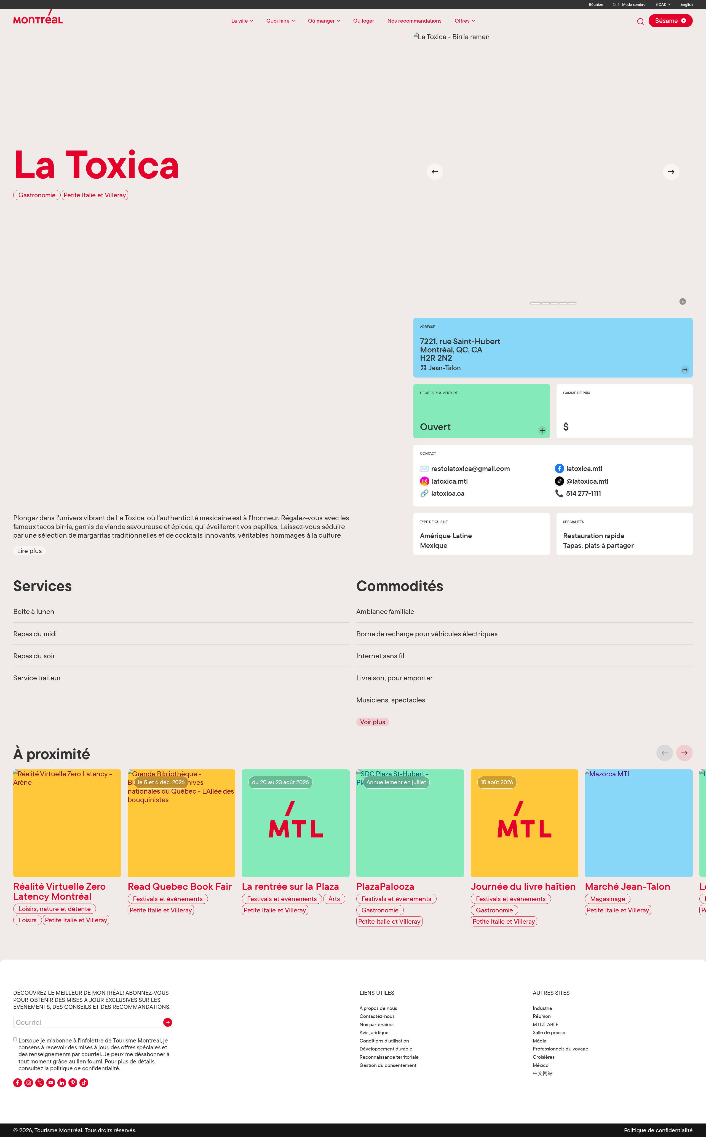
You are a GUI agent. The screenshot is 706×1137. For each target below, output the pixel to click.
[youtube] (50, 1082)
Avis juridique (374, 1032)
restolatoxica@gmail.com (470, 468)
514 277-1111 (583, 493)
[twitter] (39, 1082)
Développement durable (386, 1049)
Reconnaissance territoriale (389, 1057)
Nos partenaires (377, 1024)
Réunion (596, 4)
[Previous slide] (664, 753)
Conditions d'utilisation (384, 1041)
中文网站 (543, 1073)
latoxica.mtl (584, 468)
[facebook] (17, 1082)
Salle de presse (549, 1032)
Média (539, 1041)
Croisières (544, 1057)
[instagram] (28, 1082)
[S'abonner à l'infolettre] (167, 1022)
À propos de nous (378, 1008)
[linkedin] (61, 1082)
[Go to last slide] (435, 171)
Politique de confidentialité (658, 1130)
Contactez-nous (377, 1016)
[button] (29, 550)
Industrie (542, 1008)
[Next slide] (671, 171)
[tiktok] (83, 1082)
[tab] (536, 303)
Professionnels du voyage (560, 1049)
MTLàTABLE (546, 1024)
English (687, 4)
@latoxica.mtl (587, 481)
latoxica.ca (447, 493)
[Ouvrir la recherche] (640, 21)
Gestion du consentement (388, 1065)
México (541, 1065)
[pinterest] (72, 1082)
